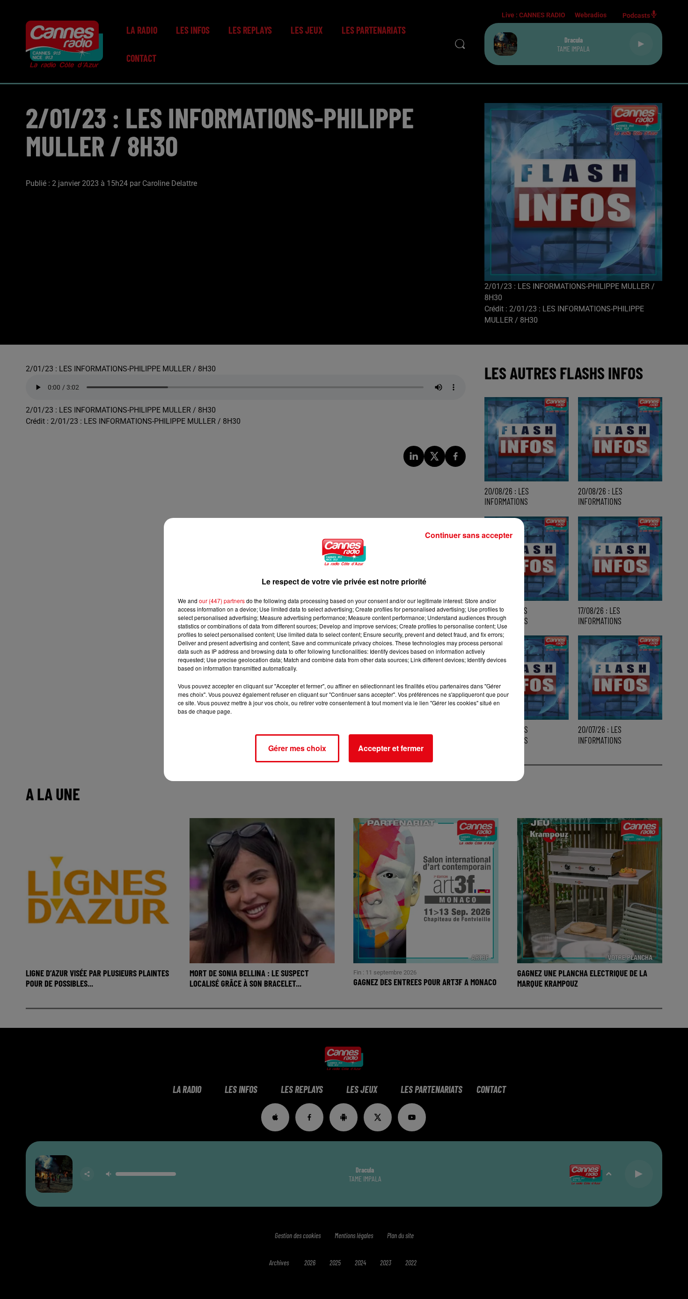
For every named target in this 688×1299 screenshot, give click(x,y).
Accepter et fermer (391, 748)
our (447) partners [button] (222, 601)
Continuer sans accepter (468, 535)
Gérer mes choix (297, 748)
